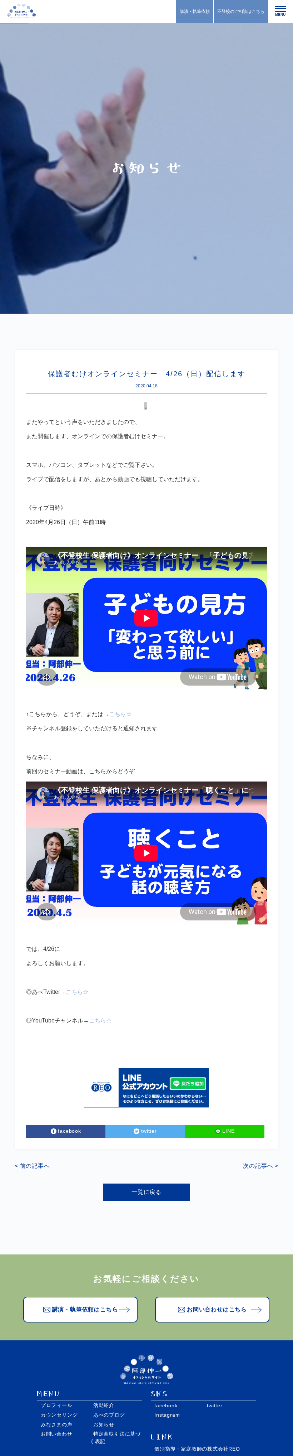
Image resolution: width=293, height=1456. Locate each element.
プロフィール (57, 1405)
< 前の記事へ (32, 1166)
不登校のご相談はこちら (240, 11)
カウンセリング (59, 1415)
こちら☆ (120, 714)
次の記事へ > (260, 1166)
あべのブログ (109, 1415)
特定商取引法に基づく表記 (115, 1437)
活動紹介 (103, 1405)
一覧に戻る (146, 1192)
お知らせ (103, 1424)
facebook (165, 1405)
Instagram (167, 1415)
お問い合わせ (57, 1434)
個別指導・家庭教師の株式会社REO (197, 1449)
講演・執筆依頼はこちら (85, 1309)
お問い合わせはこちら (217, 1309)
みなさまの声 (57, 1424)
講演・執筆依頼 (195, 11)
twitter (215, 1405)
